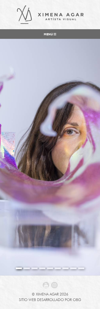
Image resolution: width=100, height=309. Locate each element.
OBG (77, 300)
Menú (49, 34)
